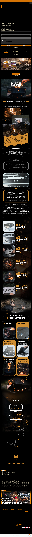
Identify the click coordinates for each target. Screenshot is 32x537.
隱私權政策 (12, 512)
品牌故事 (5, 512)
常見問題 (12, 511)
